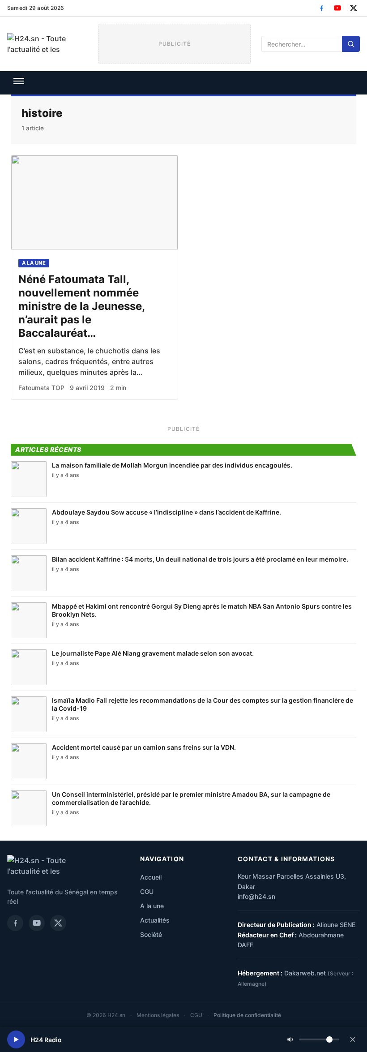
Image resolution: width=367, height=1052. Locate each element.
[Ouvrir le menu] (18, 81)
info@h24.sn (256, 896)
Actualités (155, 920)
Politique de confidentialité (247, 1015)
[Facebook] (321, 8)
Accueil (151, 877)
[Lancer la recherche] (351, 44)
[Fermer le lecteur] (353, 1039)
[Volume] (313, 1039)
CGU (147, 891)
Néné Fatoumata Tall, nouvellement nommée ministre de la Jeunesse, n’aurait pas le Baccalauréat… (81, 306)
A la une (34, 263)
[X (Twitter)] (353, 8)
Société (151, 934)
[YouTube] (337, 8)
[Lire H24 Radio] (16, 1039)
